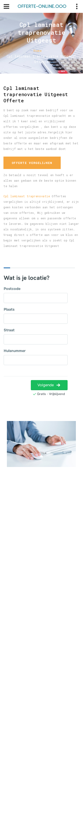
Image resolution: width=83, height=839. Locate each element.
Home (38, 51)
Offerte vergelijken (32, 163)
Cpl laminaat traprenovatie (26, 196)
